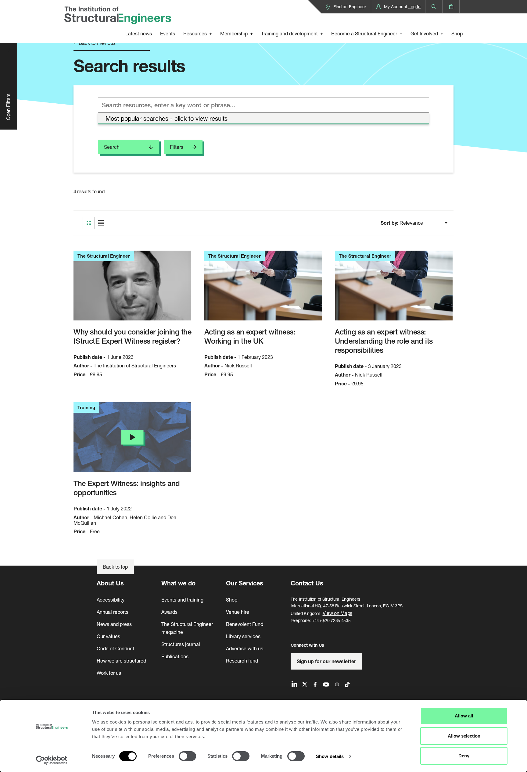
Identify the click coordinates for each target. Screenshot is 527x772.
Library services (243, 636)
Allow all (464, 715)
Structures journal (180, 644)
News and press (114, 624)
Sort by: (390, 223)
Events (167, 33)
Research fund (242, 660)
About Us (110, 583)
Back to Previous (96, 43)
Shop (457, 33)
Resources (195, 33)
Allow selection (464, 735)
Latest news (138, 33)
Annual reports (112, 612)
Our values (108, 636)
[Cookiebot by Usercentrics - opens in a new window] (51, 760)
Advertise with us (244, 648)
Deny (463, 755)
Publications (174, 656)
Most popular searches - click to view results (167, 118)
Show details (330, 756)
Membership (234, 33)
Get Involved (424, 33)
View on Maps (338, 613)
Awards (169, 612)
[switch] (187, 756)
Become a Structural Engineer (364, 33)
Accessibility (110, 599)
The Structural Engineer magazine (187, 628)
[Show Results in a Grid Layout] (89, 223)
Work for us (109, 673)
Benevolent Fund (244, 624)
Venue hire (237, 612)
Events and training (182, 599)
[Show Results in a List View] (101, 223)
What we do (178, 583)
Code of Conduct (115, 648)
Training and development (289, 33)
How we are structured (121, 660)
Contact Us (307, 583)
